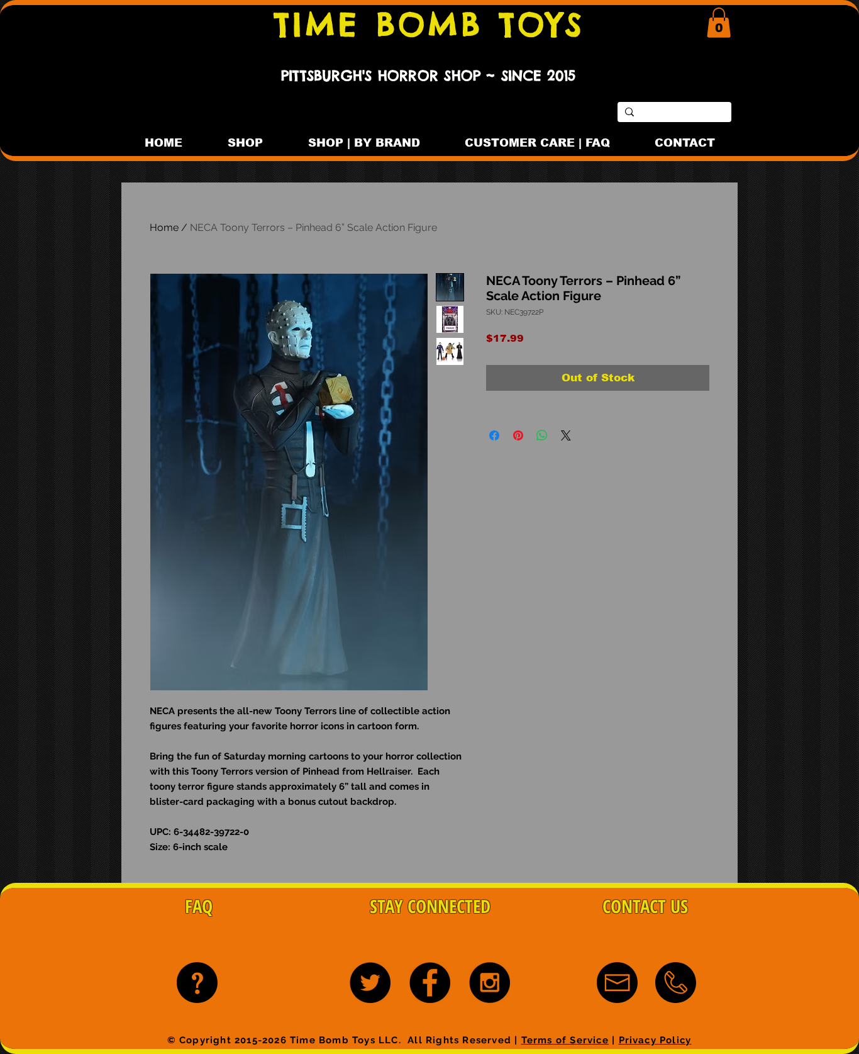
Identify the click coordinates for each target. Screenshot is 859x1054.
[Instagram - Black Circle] (489, 982)
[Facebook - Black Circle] (429, 982)
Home (164, 227)
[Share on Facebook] (494, 435)
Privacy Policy (655, 1040)
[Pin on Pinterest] (518, 435)
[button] (718, 23)
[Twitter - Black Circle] (370, 982)
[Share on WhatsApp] (542, 435)
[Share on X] (566, 435)
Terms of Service (565, 1040)
